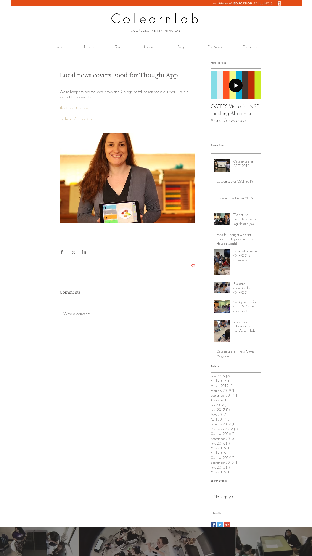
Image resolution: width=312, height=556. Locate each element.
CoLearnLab (156, 18)
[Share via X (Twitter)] (73, 252)
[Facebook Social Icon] (213, 524)
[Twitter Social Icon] (220, 524)
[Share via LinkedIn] (84, 252)
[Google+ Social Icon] (227, 524)
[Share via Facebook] (62, 252)
